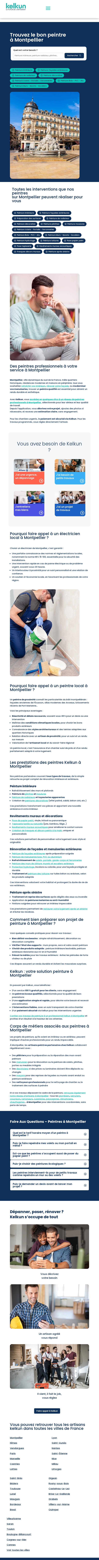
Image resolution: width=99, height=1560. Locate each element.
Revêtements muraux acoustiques (55, 246)
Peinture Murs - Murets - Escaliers (31, 86)
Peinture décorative (53, 75)
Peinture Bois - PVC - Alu (72, 80)
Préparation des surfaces (29, 218)
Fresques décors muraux (28, 251)
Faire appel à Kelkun (47, 1410)
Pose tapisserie (24, 246)
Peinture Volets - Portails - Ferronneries (33, 80)
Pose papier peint (75, 240)
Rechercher (72, 55)
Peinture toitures (51, 240)
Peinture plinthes (51, 224)
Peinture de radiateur (25, 75)
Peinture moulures (75, 224)
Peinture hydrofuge (26, 240)
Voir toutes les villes (18, 1550)
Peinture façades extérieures (54, 70)
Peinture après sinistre (58, 251)
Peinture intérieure (23, 70)
